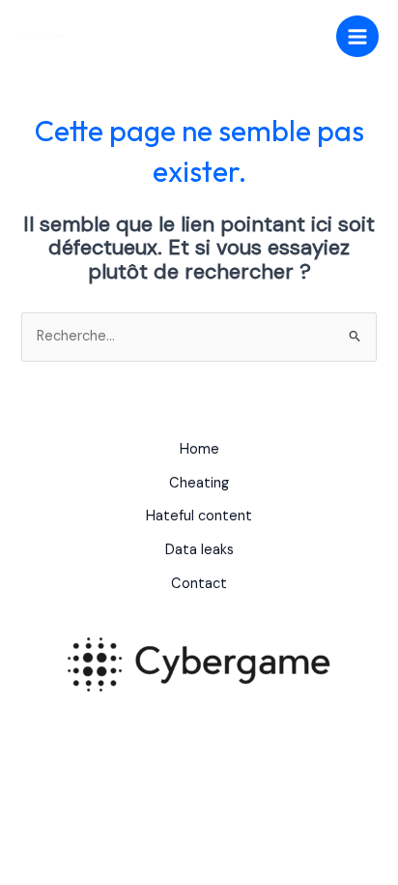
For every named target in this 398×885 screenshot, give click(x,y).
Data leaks (199, 550)
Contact (199, 584)
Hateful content (199, 516)
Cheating (199, 483)
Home (199, 449)
